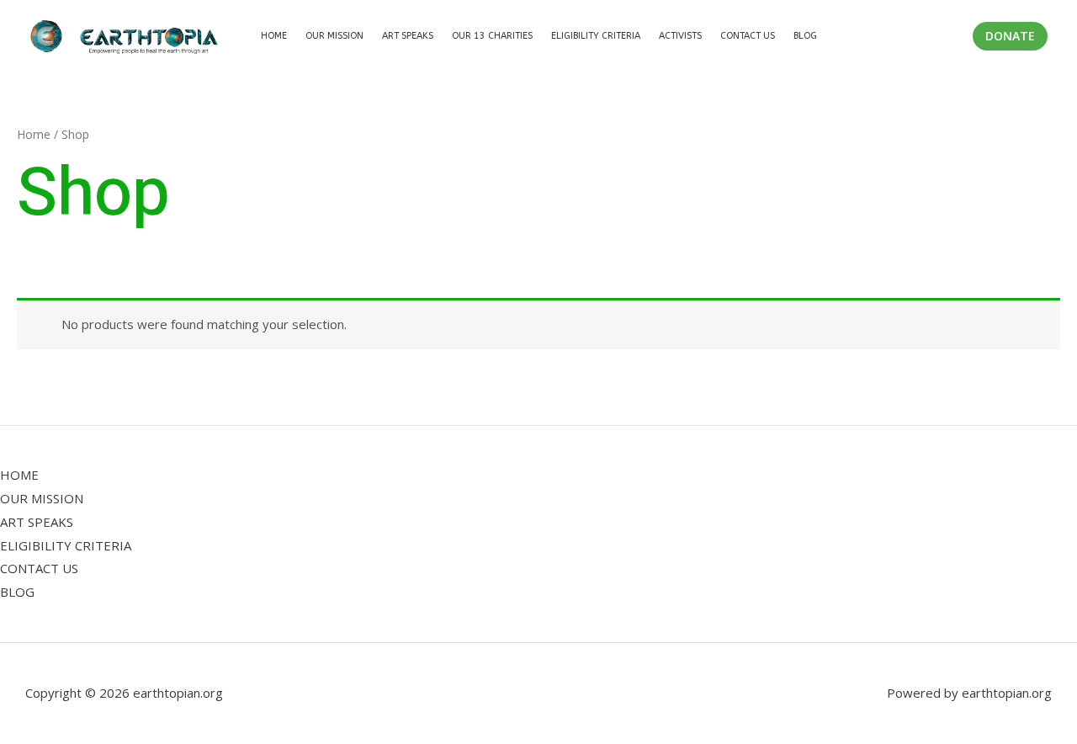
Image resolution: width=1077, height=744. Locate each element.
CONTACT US (747, 35)
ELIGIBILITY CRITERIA (595, 35)
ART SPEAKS (36, 521)
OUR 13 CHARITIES (492, 35)
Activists (680, 35)
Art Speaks (407, 35)
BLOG (805, 35)
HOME (19, 474)
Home (274, 35)
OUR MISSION (334, 35)
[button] (1010, 36)
